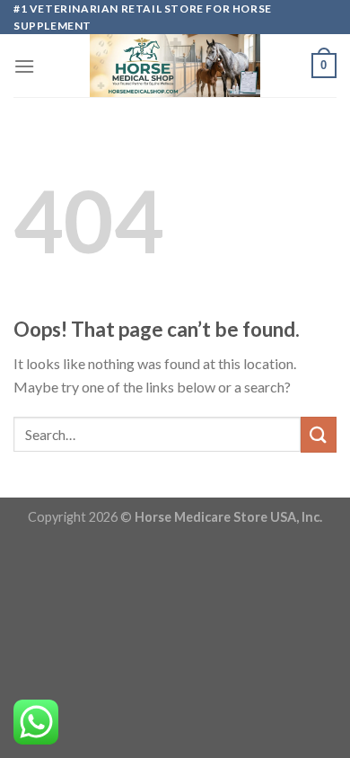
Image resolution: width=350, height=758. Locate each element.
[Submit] (319, 434)
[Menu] (24, 66)
